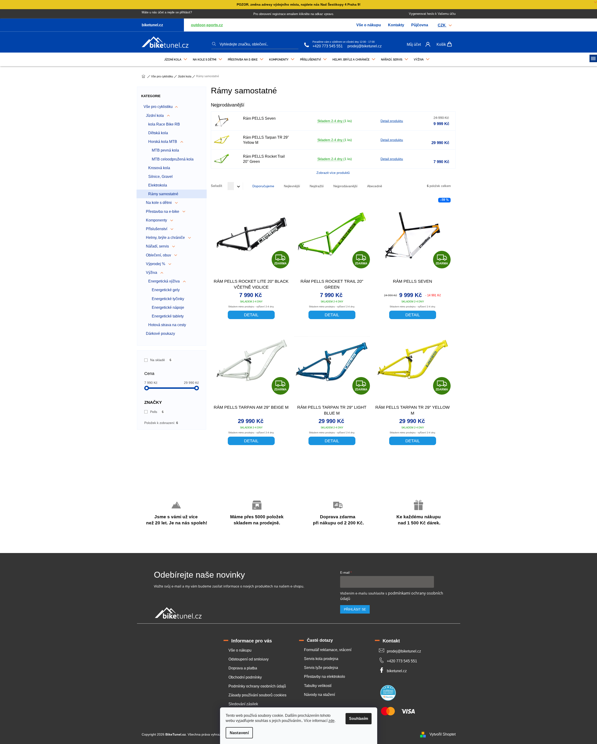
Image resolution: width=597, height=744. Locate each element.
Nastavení (239, 732)
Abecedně (374, 186)
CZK (442, 25)
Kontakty (396, 25)
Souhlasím (358, 719)
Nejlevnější (292, 186)
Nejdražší (317, 186)
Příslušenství (157, 229)
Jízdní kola (155, 116)
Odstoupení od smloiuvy (248, 659)
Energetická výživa (164, 281)
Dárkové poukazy (160, 334)
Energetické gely (166, 290)
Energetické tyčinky (168, 299)
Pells (157, 412)
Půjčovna (419, 25)
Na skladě (160, 360)
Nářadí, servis (158, 246)
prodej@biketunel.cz (364, 46)
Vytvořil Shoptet (443, 734)
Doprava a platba (242, 668)
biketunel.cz (397, 671)
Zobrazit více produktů (333, 173)
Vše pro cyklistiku (158, 107)
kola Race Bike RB (164, 124)
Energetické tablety (168, 316)
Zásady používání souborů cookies (257, 695)
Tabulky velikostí (317, 686)
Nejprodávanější (345, 186)
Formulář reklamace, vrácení (327, 650)
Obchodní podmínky (245, 677)
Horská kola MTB (163, 142)
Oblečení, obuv (159, 255)
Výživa (152, 273)
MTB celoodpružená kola (173, 159)
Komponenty (157, 220)
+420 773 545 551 (327, 46)
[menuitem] (175, 58)
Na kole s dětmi (159, 203)
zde (331, 721)
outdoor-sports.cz (207, 25)
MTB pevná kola (165, 150)
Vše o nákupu (368, 25)
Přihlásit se (355, 609)
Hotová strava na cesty (167, 325)
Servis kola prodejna (321, 659)
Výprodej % (156, 264)
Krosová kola (159, 168)
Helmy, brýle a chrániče (166, 238)
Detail (251, 315)
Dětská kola (158, 133)
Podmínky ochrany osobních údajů (257, 686)
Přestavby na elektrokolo (324, 677)
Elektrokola (157, 185)
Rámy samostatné (163, 194)
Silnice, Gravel (160, 177)
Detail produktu (391, 121)
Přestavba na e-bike (163, 212)
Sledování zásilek (243, 704)
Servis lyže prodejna (321, 668)
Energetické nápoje (168, 307)
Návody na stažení (319, 695)
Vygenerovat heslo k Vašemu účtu (432, 13)
